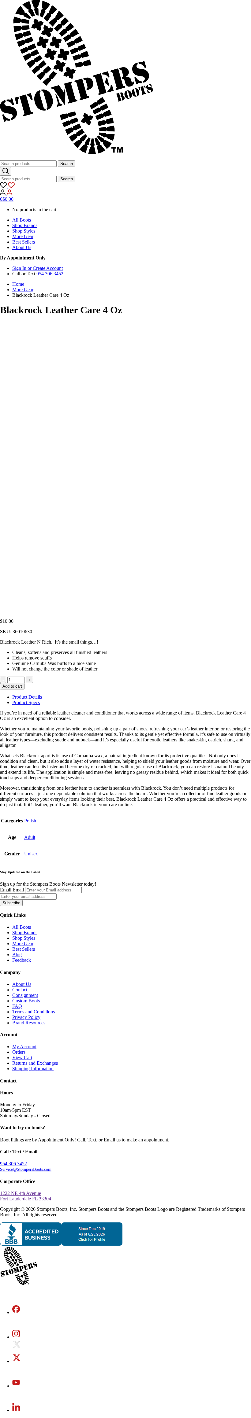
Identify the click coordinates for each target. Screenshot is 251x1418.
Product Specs (26, 702)
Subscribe (11, 903)
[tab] (131, 697)
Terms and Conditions (33, 1011)
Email (5, 889)
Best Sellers (23, 241)
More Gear (22, 236)
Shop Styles (23, 230)
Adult (29, 837)
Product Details (27, 697)
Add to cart (12, 686)
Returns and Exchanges (35, 1063)
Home (18, 284)
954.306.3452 (49, 273)
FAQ (17, 1006)
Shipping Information (33, 1068)
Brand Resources (28, 1022)
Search (66, 163)
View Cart (22, 1057)
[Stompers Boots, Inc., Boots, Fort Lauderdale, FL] (61, 1244)
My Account (24, 1046)
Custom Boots (26, 1000)
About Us (21, 247)
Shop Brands (24, 225)
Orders (18, 1052)
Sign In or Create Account (37, 268)
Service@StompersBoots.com (25, 1169)
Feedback (21, 960)
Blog (17, 954)
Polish (30, 820)
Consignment (25, 995)
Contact (19, 989)
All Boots (21, 219)
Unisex (31, 853)
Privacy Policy (26, 1017)
